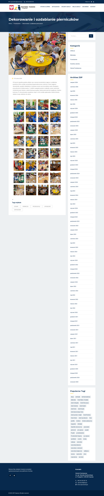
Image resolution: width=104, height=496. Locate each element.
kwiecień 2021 (74, 351)
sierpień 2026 (74, 82)
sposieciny (47, 206)
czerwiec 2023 (74, 238)
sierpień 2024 (74, 182)
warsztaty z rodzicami (76, 448)
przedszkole (36, 206)
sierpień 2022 (74, 282)
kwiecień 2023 (74, 247)
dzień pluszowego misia (77, 412)
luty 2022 (72, 308)
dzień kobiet (83, 406)
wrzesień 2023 (74, 225)
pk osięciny (80, 430)
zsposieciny (17, 209)
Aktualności (56, 6)
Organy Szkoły (66, 6)
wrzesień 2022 (74, 277)
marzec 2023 (73, 251)
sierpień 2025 (74, 130)
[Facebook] (10, 475)
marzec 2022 (73, 303)
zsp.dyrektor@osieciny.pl (16, 1)
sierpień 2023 (74, 230)
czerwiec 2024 (74, 186)
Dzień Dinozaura (84, 403)
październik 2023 (74, 221)
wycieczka (79, 454)
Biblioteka (73, 55)
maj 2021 (72, 347)
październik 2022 (74, 273)
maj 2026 (72, 91)
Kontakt (92, 6)
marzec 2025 (73, 152)
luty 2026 (72, 104)
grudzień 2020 (74, 369)
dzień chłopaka (75, 403)
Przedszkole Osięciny (76, 436)
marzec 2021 (73, 356)
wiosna (73, 454)
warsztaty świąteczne (76, 451)
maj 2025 (72, 143)
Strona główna (45, 6)
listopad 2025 (74, 117)
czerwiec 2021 (74, 343)
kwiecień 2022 (74, 299)
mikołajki (80, 424)
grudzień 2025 (74, 113)
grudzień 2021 (74, 317)
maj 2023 (72, 243)
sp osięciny (86, 436)
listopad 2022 (74, 269)
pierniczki (25, 206)
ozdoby (16, 206)
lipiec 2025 (73, 134)
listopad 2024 (74, 169)
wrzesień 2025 (74, 126)
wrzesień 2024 (74, 178)
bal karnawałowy (86, 397)
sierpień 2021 (74, 334)
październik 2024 (74, 173)
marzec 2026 (73, 100)
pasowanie (86, 427)
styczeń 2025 (74, 160)
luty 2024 (72, 204)
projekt (86, 430)
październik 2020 (74, 377)
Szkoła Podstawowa (75, 68)
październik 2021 (74, 325)
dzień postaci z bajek (76, 415)
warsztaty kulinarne (76, 445)
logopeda (73, 424)
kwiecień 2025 (74, 147)
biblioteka (73, 400)
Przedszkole (73, 59)
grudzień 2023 (74, 212)
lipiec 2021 (73, 338)
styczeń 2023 (74, 260)
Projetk (73, 433)
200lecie (72, 51)
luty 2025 (72, 156)
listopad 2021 (74, 321)
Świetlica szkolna (75, 64)
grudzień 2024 (74, 165)
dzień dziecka (74, 406)
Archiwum (85, 6)
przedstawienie (80, 433)
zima (85, 454)
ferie (90, 418)
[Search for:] (81, 36)
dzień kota (73, 409)
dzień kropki (81, 409)
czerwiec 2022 (74, 290)
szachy (79, 439)
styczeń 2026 (74, 108)
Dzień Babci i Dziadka (83, 400)
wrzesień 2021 (74, 330)
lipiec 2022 (73, 286)
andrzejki (78, 397)
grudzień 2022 (74, 264)
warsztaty (79, 442)
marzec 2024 (73, 199)
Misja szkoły (76, 6)
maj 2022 (72, 295)
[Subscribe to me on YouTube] (93, 1)
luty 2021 (72, 360)
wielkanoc (86, 451)
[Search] (91, 36)
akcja (72, 397)
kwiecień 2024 (74, 195)
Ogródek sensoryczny (76, 427)
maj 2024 (72, 191)
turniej (84, 439)
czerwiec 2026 (74, 86)
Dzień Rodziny (86, 415)
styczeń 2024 (74, 208)
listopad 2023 (74, 217)
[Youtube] (14, 475)
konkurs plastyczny (87, 421)
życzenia (81, 457)
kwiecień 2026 (74, 95)
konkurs (78, 421)
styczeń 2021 (74, 364)
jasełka (73, 421)
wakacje (73, 442)
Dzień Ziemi (74, 418)
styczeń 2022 (74, 312)
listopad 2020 (74, 373)
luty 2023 (72, 256)
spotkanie (73, 439)
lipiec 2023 (73, 234)
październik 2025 (74, 121)
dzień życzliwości (83, 418)
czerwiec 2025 (74, 139)
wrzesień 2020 (74, 382)
